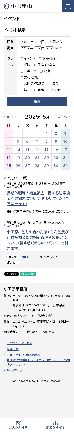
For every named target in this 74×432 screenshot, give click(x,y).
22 (46, 157)
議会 (55, 83)
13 (27, 149)
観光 (27, 89)
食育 (41, 89)
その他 (56, 89)
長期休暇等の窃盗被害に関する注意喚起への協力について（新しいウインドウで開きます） (38, 198)
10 (65, 141)
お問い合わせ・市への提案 (24, 355)
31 (65, 165)
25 (8, 165)
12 (18, 149)
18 (9, 157)
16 (56, 149)
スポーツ (30, 71)
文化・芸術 (31, 77)
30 (56, 165)
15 (46, 149)
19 (18, 157)
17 (65, 149)
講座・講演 (49, 58)
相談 (27, 64)
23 (55, 157)
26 (18, 165)
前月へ (12, 116)
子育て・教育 (46, 64)
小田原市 (18, 5)
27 (27, 165)
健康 (47, 71)
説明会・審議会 (34, 83)
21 (37, 157)
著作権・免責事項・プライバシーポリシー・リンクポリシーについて (38, 362)
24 (65, 157)
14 (37, 149)
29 (46, 165)
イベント (29, 58)
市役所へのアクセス (19, 343)
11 (9, 149)
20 (27, 157)
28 (37, 165)
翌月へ (62, 116)
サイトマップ (14, 370)
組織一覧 (13, 349)
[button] (68, 6)
